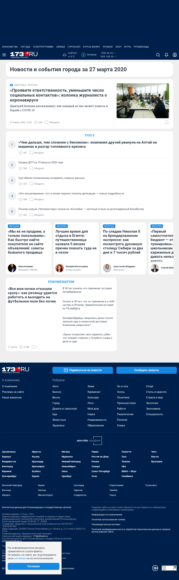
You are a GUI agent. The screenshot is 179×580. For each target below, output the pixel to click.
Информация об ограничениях (107, 514)
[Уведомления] (166, 55)
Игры (127, 47)
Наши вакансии (12, 397)
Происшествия (126, 403)
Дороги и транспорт (64, 408)
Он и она (122, 386)
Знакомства (10, 47)
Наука (91, 414)
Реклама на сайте (13, 391)
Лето (91, 403)
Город (56, 403)
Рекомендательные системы (106, 524)
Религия (122, 419)
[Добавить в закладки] (167, 122)
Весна (56, 397)
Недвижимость (97, 419)
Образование (96, 425)
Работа (121, 408)
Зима (91, 386)
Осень (121, 391)
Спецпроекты (154, 414)
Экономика (153, 408)
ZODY (118, 47)
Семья (121, 425)
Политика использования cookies (108, 519)
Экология (152, 403)
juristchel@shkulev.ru (12, 541)
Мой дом (93, 408)
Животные (59, 419)
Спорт (149, 386)
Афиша (60, 47)
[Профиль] (175, 55)
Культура (93, 397)
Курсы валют (91, 47)
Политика (123, 397)
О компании (9, 386)
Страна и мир (154, 397)
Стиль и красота (156, 391)
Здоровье (58, 425)
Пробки (108, 47)
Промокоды (141, 47)
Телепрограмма (43, 47)
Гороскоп (74, 47)
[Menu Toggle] (4, 55)
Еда (54, 414)
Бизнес (56, 391)
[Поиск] (158, 55)
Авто (55, 386)
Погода (25, 47)
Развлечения (125, 414)
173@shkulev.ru (40, 536)
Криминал (94, 391)
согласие (20, 558)
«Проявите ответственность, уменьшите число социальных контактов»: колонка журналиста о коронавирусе (58, 95)
